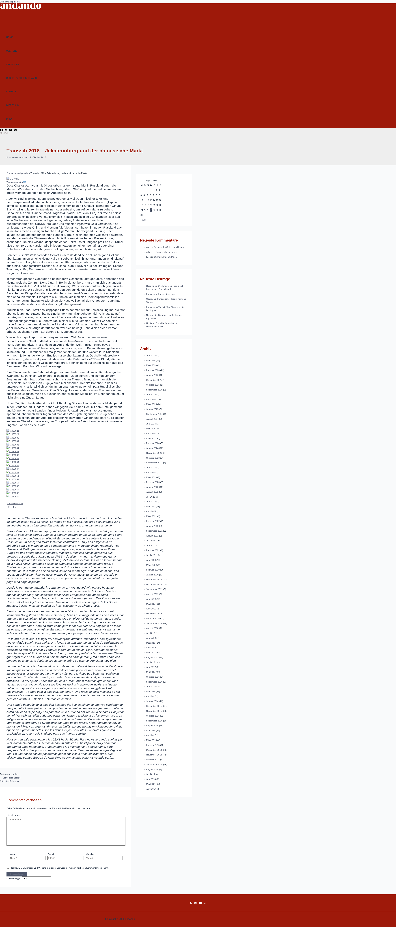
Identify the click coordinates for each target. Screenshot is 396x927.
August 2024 (152, 419)
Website (90, 854)
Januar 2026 (152, 375)
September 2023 (154, 462)
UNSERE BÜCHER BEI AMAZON (22, 78)
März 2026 (151, 365)
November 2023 (154, 453)
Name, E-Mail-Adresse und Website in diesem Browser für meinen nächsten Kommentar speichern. (60, 868)
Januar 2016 (152, 701)
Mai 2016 (150, 691)
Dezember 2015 (154, 706)
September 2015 (154, 720)
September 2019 (154, 589)
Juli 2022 (150, 497)
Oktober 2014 (153, 759)
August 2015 (152, 725)
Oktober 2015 (153, 716)
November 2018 (154, 613)
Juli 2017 (150, 662)
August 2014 (152, 769)
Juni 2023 (151, 467)
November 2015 (154, 711)
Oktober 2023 (153, 458)
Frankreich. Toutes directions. (160, 294)
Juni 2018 (151, 638)
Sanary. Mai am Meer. (166, 252)
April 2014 (151, 789)
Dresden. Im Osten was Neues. (169, 247)
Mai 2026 (150, 360)
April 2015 (151, 735)
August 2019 (152, 594)
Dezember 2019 (154, 579)
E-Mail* (50, 854)
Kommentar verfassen (17, 157)
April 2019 (151, 608)
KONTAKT (11, 91)
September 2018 (154, 623)
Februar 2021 (153, 550)
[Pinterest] (15, 130)
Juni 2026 (151, 355)
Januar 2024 (152, 448)
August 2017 (152, 657)
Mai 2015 (150, 730)
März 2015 (151, 740)
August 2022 (152, 492)
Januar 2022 (152, 526)
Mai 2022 (150, 506)
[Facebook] (1, 130)
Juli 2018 (150, 633)
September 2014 (154, 764)
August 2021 (152, 536)
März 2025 (151, 404)
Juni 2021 (151, 545)
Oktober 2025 (153, 385)
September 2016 (154, 682)
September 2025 (154, 389)
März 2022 (151, 516)
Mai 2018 (150, 643)
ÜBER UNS (11, 51)
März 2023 (151, 477)
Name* (13, 854)
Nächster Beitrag (9, 781)
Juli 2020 (150, 555)
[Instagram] (6, 130)
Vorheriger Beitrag (10, 777)
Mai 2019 (150, 604)
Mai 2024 (150, 428)
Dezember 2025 (154, 380)
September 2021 (154, 531)
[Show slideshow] (14, 503)
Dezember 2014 (154, 750)
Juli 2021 (150, 540)
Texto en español (14, 182)
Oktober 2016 (153, 677)
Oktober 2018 (153, 618)
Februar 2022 (153, 521)
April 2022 (151, 511)
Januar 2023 (152, 487)
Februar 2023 (153, 482)
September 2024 (154, 414)
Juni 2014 (151, 779)
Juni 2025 (151, 394)
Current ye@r (13, 878)
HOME (9, 37)
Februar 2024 (153, 443)
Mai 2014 (150, 784)
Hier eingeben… (14, 815)
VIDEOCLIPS (12, 64)
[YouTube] (10, 130)
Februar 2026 (153, 370)
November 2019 (154, 584)
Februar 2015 (153, 745)
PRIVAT (10, 119)
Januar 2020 (152, 574)
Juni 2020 (151, 560)
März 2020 (151, 565)
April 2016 (151, 696)
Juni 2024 (151, 423)
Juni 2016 (151, 686)
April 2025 (151, 399)
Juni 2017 (151, 667)
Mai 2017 (150, 672)
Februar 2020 (153, 570)
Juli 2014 (150, 774)
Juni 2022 (151, 501)
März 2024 (151, 438)
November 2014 (154, 754)
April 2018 (151, 647)
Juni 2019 (151, 599)
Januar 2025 (152, 409)
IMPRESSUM (12, 105)
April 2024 (151, 433)
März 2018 (151, 652)
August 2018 (152, 628)
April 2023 (151, 472)
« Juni (143, 219)
